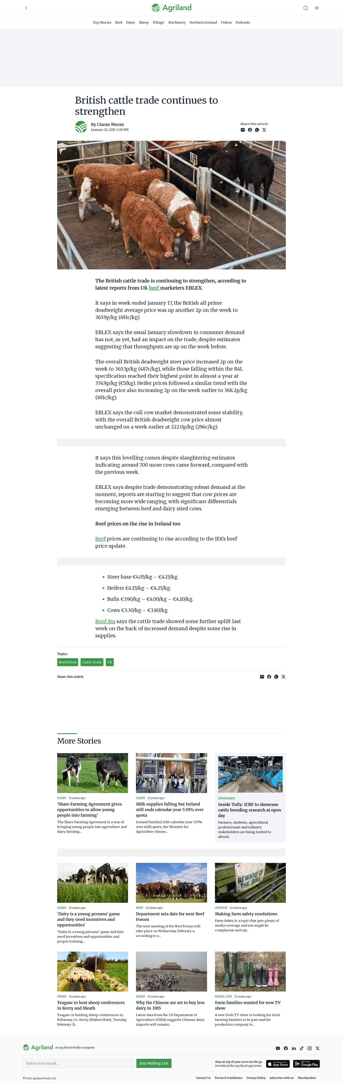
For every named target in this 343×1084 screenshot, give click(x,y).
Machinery (177, 22)
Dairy (130, 22)
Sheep (144, 22)
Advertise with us (282, 1078)
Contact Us (203, 1078)
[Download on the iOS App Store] (278, 1064)
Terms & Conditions (228, 1078)
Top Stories (102, 22)
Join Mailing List (154, 1063)
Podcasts (243, 22)
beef (154, 288)
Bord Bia (105, 621)
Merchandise (307, 1078)
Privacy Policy (256, 1078)
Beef (118, 22)
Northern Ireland (203, 22)
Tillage (158, 22)
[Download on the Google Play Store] (306, 1064)
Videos (226, 22)
